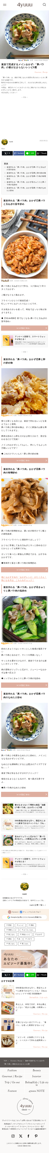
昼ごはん (11, 944)
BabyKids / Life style (36, 1084)
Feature (12, 1091)
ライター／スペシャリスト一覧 (31, 1126)
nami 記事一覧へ (37, 905)
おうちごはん (28, 930)
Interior (36, 1077)
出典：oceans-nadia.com (18, 281)
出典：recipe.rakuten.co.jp (22, 415)
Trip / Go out (12, 1082)
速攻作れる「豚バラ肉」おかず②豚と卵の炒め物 (26, 173)
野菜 (10, 925)
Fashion (12, 1071)
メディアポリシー (18, 1124)
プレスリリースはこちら (11, 1120)
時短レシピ (26, 934)
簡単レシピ (12, 930)
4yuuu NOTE (37, 1091)
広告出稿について (39, 1120)
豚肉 (10, 939)
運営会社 (5, 1129)
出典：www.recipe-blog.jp (39, 60)
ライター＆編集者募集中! (37, 1129)
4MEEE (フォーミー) (18, 1129)
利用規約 (7, 1124)
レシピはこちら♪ (23, 328)
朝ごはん (11, 934)
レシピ (21, 925)
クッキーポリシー (11, 1126)
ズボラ (29, 939)
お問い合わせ (27, 1120)
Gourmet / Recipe (12, 1077)
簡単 (32, 925)
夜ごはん (25, 944)
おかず (39, 934)
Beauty (37, 1071)
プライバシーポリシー (35, 1124)
